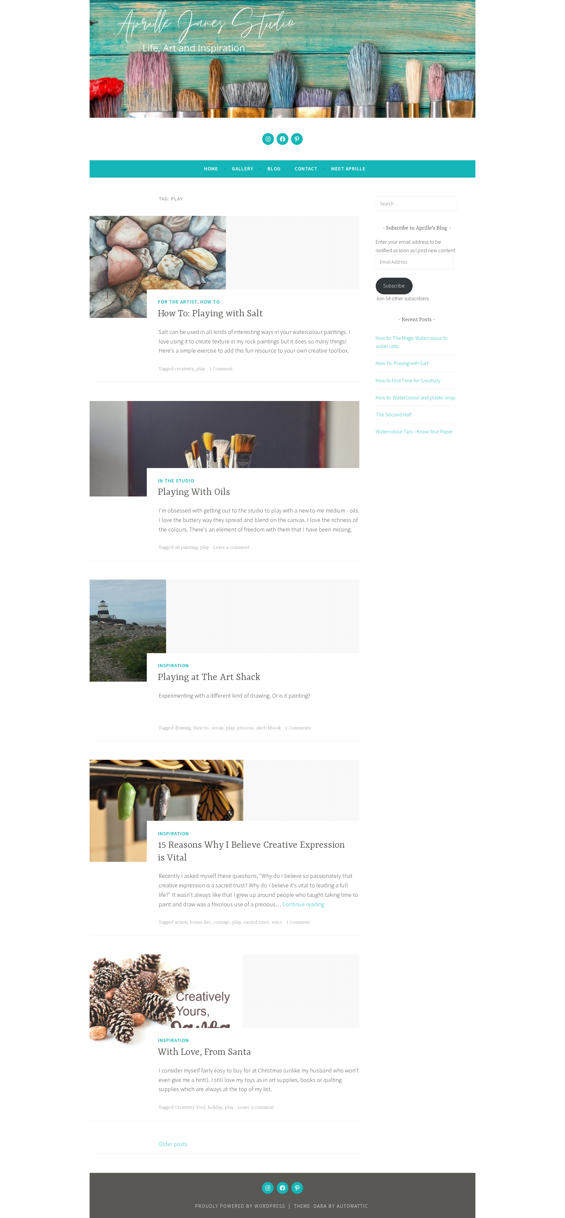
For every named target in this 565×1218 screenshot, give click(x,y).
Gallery (242, 168)
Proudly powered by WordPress (240, 1206)
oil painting (186, 547)
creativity (184, 369)
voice (277, 922)
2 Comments (298, 728)
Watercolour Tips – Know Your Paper (414, 431)
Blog (274, 168)
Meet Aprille (348, 168)
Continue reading (303, 904)
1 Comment (221, 369)
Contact (306, 168)
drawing (183, 728)
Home (211, 168)
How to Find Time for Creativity (408, 380)
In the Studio (176, 481)
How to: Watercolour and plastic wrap (415, 397)
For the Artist (177, 302)
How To (210, 302)
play (200, 369)
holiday (215, 1107)
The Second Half (393, 414)
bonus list (200, 922)
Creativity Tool (190, 1107)
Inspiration (173, 665)
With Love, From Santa (204, 1052)
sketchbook (268, 728)
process (245, 728)
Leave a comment (231, 547)
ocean (217, 728)
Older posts (173, 1144)
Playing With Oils (194, 492)
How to (201, 728)
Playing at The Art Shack (209, 677)
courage (221, 922)
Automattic (352, 1206)
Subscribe (394, 285)
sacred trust (256, 922)
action (181, 922)
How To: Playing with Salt (210, 314)
